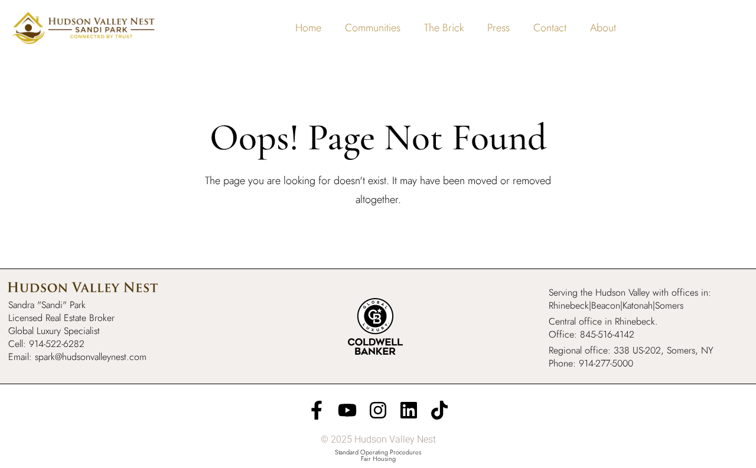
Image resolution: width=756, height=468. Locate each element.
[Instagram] (378, 410)
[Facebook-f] (316, 410)
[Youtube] (347, 410)
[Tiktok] (439, 410)
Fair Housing (378, 458)
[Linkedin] (408, 410)
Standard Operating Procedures (378, 452)
